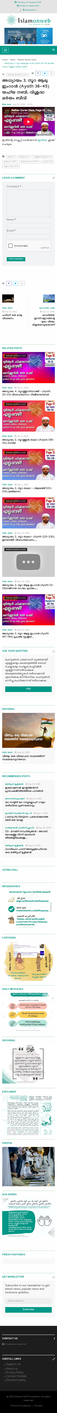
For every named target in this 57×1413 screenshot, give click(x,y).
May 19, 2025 (23, 581)
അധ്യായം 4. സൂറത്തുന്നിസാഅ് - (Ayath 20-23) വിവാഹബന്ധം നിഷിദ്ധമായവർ (26, 393)
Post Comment (16, 259)
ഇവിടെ (42, 140)
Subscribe (28, 1309)
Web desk (6, 104)
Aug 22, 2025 (34, 845)
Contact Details (16, 1376)
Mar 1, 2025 (22, 484)
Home (5, 60)
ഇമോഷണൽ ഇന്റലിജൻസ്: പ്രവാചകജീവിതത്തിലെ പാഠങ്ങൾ (24, 790)
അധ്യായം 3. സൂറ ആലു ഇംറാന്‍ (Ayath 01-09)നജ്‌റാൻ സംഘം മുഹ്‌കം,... (28, 587)
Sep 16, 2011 (11, 311)
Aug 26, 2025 (45, 828)
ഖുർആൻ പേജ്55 (10, 162)
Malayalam (30, 10)
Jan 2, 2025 (22, 436)
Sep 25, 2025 (23, 630)
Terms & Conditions (20, 1406)
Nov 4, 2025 (22, 387)
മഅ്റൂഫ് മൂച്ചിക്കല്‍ (14, 784)
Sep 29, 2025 (34, 784)
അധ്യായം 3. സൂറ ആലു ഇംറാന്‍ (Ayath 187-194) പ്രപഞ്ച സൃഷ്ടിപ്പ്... (25, 635)
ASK (28, 689)
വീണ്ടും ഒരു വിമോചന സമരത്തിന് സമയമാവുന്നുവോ (23, 758)
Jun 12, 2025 (49, 311)
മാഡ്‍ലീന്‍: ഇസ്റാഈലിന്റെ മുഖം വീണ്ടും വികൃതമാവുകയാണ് (43, 320)
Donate (38, 1406)
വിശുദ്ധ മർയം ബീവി (11, 166)
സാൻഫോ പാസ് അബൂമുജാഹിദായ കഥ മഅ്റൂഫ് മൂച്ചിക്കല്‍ (26, 851)
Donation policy (16, 1380)
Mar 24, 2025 (23, 533)
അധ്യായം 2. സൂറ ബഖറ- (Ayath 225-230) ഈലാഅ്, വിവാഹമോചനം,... (28, 539)
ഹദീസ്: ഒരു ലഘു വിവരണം (12, 317)
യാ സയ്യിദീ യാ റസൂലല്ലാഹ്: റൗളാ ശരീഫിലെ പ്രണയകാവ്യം (25, 804)
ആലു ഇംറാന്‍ (24, 157)
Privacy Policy (15, 1372)
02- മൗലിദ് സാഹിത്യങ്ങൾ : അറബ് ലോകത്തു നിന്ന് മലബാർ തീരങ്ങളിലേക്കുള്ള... (26, 835)
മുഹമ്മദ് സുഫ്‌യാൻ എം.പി (18, 813)
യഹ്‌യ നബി (47, 162)
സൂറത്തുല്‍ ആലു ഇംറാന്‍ (42, 157)
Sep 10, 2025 (35, 798)
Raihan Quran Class (27, 59)
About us (12, 1369)
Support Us (13, 1364)
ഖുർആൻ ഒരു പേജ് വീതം (30, 162)
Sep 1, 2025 (42, 813)
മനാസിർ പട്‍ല (47, 308)
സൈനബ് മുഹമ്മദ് (14, 799)
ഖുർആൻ (11, 157)
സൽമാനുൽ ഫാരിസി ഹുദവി (19, 828)
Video (12, 59)
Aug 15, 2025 (23, 752)
